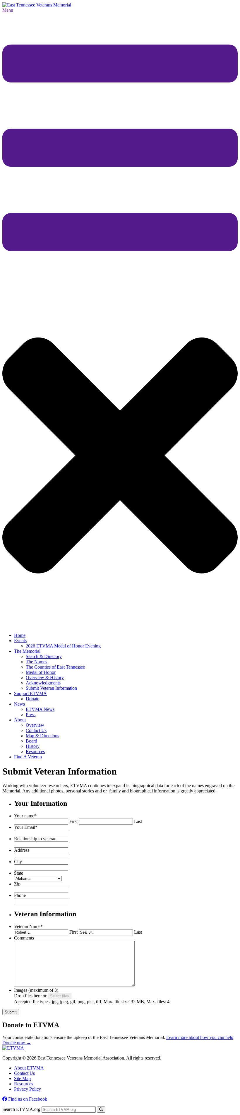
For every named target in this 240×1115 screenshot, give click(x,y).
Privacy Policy (27, 1089)
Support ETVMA (30, 693)
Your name (25, 815)
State (18, 873)
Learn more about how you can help (199, 1037)
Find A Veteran (28, 756)
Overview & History (45, 677)
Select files (59, 996)
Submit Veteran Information (51, 688)
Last (138, 821)
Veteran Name (28, 926)
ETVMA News (40, 709)
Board (31, 740)
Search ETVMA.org (21, 1109)
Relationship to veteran (35, 838)
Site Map (22, 1078)
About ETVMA (29, 1067)
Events (20, 640)
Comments (24, 937)
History (33, 746)
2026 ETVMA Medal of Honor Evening (63, 645)
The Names (36, 661)
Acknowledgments (43, 682)
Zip (17, 883)
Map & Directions (42, 735)
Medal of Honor (41, 672)
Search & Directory (44, 656)
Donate (32, 698)
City (18, 861)
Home (19, 635)
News (19, 703)
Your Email (25, 827)
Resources (35, 751)
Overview (35, 725)
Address (21, 850)
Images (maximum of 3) (36, 990)
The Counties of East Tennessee (55, 666)
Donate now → (16, 1042)
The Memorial (27, 651)
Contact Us (36, 730)
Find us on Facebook (27, 1099)
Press (30, 714)
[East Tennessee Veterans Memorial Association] (36, 4)
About (20, 719)
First (73, 821)
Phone (20, 895)
